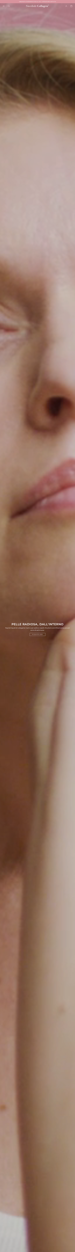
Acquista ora (37, 634)
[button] (3, 6)
